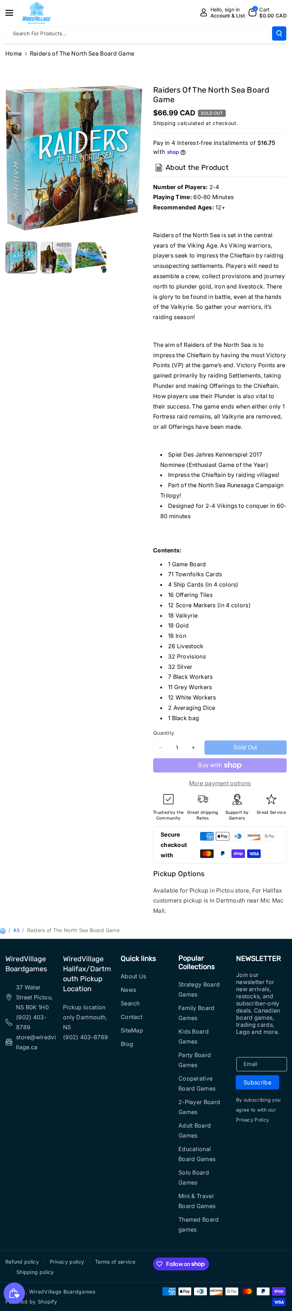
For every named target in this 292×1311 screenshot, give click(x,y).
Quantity (163, 733)
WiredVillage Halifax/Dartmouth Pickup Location (87, 973)
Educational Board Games (196, 1153)
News (128, 989)
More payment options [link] (220, 783)
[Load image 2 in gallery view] (56, 257)
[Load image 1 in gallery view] (21, 257)
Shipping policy (35, 1272)
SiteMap (132, 1030)
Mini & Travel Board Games (196, 1200)
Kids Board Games (193, 1036)
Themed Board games (198, 1224)
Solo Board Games (193, 1177)
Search (130, 1003)
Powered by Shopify (31, 1302)
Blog (127, 1043)
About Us (133, 976)
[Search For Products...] (279, 33)
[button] (13, 13)
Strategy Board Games (199, 989)
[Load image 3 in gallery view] (91, 257)
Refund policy (22, 1262)
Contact (131, 1016)
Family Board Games (196, 1012)
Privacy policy (67, 1262)
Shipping (164, 123)
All (16, 930)
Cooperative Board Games (196, 1083)
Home (13, 53)
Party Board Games (194, 1059)
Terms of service (115, 1262)
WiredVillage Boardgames (26, 963)
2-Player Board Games (199, 1106)
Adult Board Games (194, 1130)
